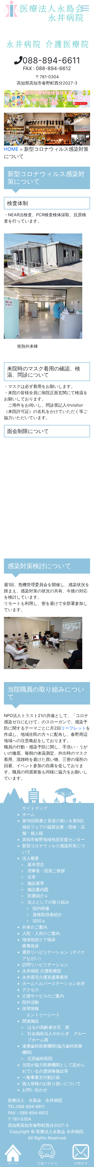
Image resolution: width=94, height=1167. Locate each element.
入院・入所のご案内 (41, 933)
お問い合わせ (34, 1089)
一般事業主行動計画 (41, 1077)
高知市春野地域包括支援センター (53, 839)
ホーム (28, 814)
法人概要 (30, 858)
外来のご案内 (34, 927)
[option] (47, 129)
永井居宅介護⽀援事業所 (45, 977)
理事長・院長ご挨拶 (46, 870)
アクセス (30, 989)
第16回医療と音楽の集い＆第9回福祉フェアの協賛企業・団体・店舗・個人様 (53, 827)
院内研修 (41, 908)
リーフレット (73, 728)
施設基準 (35, 883)
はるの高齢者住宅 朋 (48, 1027)
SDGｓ (39, 920)
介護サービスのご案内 (43, 995)
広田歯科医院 (39, 1058)
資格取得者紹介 (47, 914)
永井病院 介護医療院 (41, 970)
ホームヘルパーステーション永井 (53, 983)
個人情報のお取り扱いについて (51, 1083)
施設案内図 (37, 889)
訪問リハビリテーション (45, 964)
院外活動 (30, 1002)
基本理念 (35, 864)
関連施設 (30, 1021)
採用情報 (30, 1008)
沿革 (31, 877)
